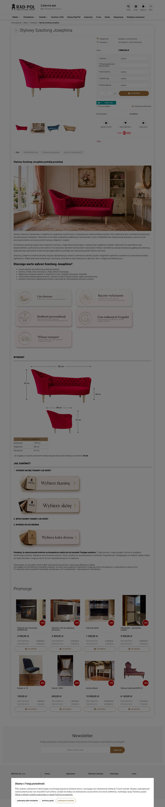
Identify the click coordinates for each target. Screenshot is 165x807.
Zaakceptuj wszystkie (66, 801)
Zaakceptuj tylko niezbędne (27, 801)
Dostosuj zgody (48, 801)
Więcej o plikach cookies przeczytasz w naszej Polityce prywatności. (44, 794)
